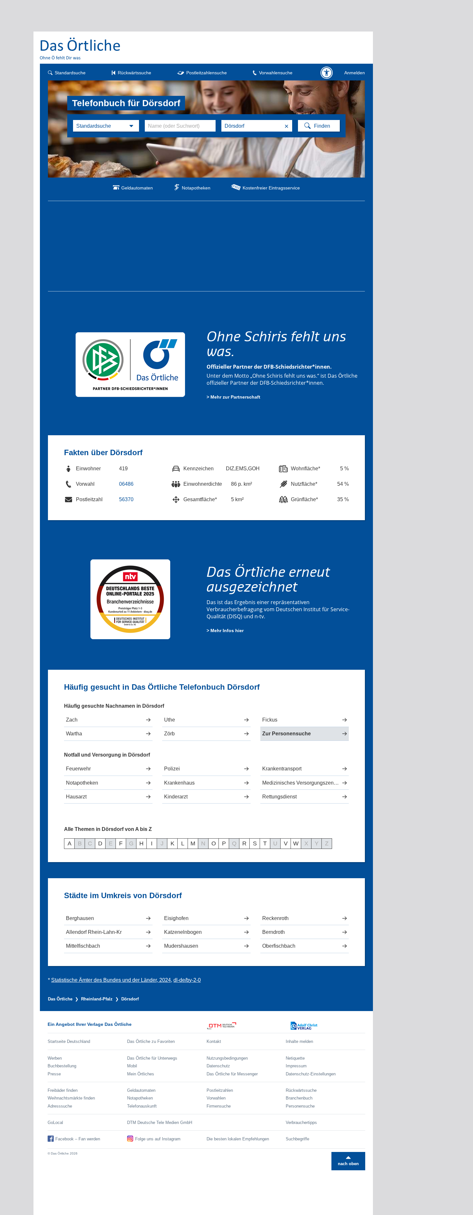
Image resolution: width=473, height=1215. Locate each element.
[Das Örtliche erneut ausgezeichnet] (130, 599)
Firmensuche (219, 1106)
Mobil (132, 1065)
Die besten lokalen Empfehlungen (238, 1139)
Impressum (296, 1065)
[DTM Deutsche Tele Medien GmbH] (246, 1026)
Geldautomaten (137, 187)
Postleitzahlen (220, 1090)
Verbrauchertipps (301, 1122)
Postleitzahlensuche (206, 72)
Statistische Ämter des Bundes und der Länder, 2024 (111, 980)
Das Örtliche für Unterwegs (152, 1058)
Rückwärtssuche (134, 72)
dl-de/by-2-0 (187, 980)
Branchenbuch (299, 1098)
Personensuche (300, 1106)
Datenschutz (218, 1065)
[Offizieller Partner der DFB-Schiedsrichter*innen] (130, 364)
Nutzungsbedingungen (227, 1058)
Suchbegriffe (297, 1139)
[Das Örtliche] (80, 48)
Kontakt (214, 1041)
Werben (55, 1058)
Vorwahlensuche (275, 72)
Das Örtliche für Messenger (232, 1074)
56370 (126, 499)
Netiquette (295, 1058)
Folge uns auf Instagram (158, 1139)
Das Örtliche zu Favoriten (151, 1041)
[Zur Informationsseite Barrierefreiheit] (326, 73)
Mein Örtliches (140, 1074)
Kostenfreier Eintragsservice (271, 187)
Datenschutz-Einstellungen (311, 1074)
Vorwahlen (216, 1098)
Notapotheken (196, 187)
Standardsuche (70, 72)
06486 (126, 484)
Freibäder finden (63, 1090)
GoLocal (55, 1122)
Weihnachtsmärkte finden (71, 1098)
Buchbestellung (62, 1065)
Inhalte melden (299, 1041)
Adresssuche (60, 1106)
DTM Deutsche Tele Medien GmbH (159, 1122)
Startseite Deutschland (69, 1041)
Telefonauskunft (142, 1106)
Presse (54, 1074)
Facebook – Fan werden (77, 1139)
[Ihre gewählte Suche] (106, 126)
